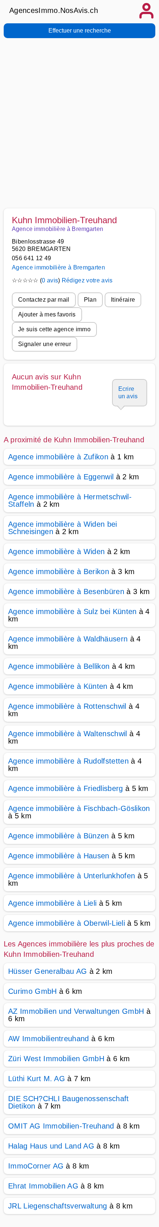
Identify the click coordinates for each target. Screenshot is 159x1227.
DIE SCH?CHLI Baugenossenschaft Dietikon (68, 1102)
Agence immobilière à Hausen (58, 856)
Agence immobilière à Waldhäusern (68, 639)
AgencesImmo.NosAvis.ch (53, 10)
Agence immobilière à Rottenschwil (67, 706)
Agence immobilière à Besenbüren (66, 591)
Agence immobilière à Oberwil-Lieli (66, 923)
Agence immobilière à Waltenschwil (67, 734)
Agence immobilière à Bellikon (58, 666)
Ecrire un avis (128, 392)
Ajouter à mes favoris (47, 314)
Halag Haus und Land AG (51, 1146)
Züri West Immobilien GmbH (56, 1059)
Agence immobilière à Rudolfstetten (68, 761)
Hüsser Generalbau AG (47, 971)
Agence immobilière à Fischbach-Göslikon (79, 808)
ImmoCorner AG (36, 1166)
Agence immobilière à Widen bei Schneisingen (62, 528)
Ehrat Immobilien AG (43, 1186)
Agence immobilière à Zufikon (58, 457)
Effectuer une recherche (79, 30)
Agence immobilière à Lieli (52, 903)
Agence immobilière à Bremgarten (58, 267)
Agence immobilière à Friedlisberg (65, 788)
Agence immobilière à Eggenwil (61, 477)
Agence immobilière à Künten (58, 686)
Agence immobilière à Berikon (58, 571)
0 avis (50, 280)
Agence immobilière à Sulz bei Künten (72, 611)
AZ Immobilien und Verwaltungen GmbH (76, 1011)
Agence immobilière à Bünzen (58, 836)
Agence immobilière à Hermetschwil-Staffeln (70, 500)
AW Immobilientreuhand (48, 1039)
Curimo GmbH (32, 991)
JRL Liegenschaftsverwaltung (57, 1206)
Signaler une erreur (44, 344)
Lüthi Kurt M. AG (36, 1079)
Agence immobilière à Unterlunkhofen (71, 876)
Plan (90, 299)
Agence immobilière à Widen (56, 551)
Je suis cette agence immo (54, 329)
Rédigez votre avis (87, 280)
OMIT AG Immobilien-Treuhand (61, 1126)
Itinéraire (123, 299)
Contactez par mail (44, 299)
